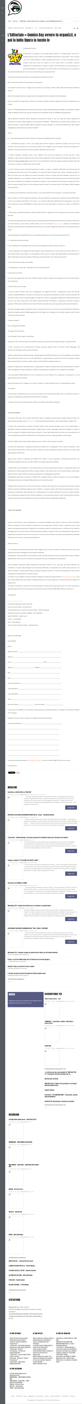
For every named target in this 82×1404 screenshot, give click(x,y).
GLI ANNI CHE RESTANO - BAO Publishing (20, 1275)
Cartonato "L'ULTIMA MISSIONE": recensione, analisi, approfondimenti (61, 1096)
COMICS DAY (31, 421)
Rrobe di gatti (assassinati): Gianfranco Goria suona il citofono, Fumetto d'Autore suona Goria (19, 1341)
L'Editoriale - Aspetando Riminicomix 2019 (17, 1363)
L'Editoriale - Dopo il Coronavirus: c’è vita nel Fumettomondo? (17, 1351)
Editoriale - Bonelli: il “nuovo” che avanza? (19, 1359)
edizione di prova (58, 223)
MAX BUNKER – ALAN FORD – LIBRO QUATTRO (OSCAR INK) (24, 1166)
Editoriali (15, 21)
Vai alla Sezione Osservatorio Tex (55, 1069)
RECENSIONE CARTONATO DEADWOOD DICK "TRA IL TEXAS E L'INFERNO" (28, 928)
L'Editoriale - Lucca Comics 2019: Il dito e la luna (20, 1355)
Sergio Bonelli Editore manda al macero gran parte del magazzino (43, 1353)
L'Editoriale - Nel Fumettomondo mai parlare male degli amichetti (20, 1346)
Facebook (2, 40)
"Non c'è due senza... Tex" (53, 999)
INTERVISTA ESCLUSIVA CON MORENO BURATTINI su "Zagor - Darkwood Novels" (31, 815)
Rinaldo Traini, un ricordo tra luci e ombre (21, 966)
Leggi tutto (71, 807)
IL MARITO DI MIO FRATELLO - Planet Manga (22, 1266)
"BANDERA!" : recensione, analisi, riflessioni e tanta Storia (59, 1022)
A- (78, 21)
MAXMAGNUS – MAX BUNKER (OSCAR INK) (20, 1142)
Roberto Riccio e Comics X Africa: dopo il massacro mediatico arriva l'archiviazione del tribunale (43, 1341)
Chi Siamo (65, 1396)
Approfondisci (27, 1003)
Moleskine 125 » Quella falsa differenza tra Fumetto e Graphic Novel (29, 906)
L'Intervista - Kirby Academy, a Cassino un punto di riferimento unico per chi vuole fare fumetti (38, 837)
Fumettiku (48, 1046)
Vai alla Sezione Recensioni (17, 1257)
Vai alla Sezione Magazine (16, 979)
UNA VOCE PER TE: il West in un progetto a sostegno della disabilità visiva (61, 1084)
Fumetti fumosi (49, 1090)
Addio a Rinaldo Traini (40, 1364)
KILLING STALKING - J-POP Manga (19, 1285)
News (25, 1396)
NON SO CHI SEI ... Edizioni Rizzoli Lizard (21, 1261)
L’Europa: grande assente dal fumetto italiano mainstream (27, 973)
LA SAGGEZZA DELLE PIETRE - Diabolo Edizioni (22, 1270)
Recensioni (23, 1122)
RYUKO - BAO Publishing (16, 1235)
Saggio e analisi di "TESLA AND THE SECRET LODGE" (23, 860)
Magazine (31, 1396)
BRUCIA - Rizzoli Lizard (16, 1189)
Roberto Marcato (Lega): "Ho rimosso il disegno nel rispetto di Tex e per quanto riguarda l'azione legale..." (43, 1359)
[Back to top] (2, 1401)
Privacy (72, 1396)
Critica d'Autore (23, 794)
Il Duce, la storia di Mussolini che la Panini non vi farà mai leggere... (29, 959)
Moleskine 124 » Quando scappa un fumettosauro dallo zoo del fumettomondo (33, 952)
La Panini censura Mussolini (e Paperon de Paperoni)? (43, 1346)
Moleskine (21, 908)
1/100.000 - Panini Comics (17, 1280)
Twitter (2, 35)
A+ (74, 21)
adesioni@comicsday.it (69, 577)
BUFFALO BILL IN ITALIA (51, 1079)
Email (74, 28)
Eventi (47, 1396)
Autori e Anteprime (24, 840)
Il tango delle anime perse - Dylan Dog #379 (22, 1119)
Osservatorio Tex (60, 1001)
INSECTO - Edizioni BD (15, 1212)
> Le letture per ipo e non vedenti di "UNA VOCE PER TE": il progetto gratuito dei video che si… (60, 1073)
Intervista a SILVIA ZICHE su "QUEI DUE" (20, 792)
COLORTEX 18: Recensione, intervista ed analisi (59, 1101)
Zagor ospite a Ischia (39, 1349)
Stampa (77, 28)
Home (9, 21)
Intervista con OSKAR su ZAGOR (17, 883)
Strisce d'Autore (55, 1396)
